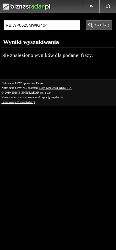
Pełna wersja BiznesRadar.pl (18, 102)
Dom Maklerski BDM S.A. (55, 87)
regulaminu (57, 97)
